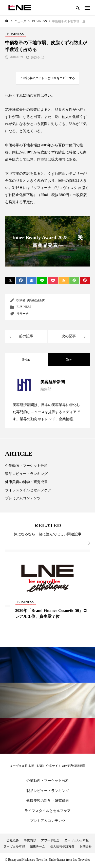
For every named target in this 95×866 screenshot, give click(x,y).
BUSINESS (23, 307)
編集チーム (37, 846)
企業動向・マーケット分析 (26, 466)
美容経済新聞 (36, 300)
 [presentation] (87, 543)
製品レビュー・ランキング (26, 474)
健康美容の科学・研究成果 (26, 482)
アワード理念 (50, 840)
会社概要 (13, 840)
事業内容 (30, 840)
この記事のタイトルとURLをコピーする (47, 78)
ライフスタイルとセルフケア (28, 490)
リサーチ (22, 313)
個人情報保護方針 (62, 846)
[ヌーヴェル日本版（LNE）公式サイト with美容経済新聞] (19, 7)
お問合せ (86, 846)
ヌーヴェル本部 (14, 846)
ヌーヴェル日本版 (76, 840)
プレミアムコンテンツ (23, 498)
